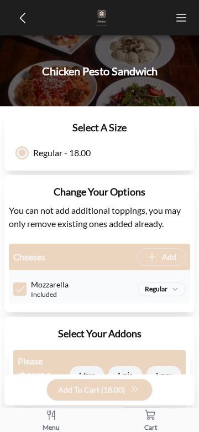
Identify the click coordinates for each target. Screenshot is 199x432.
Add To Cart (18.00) (91, 389)
